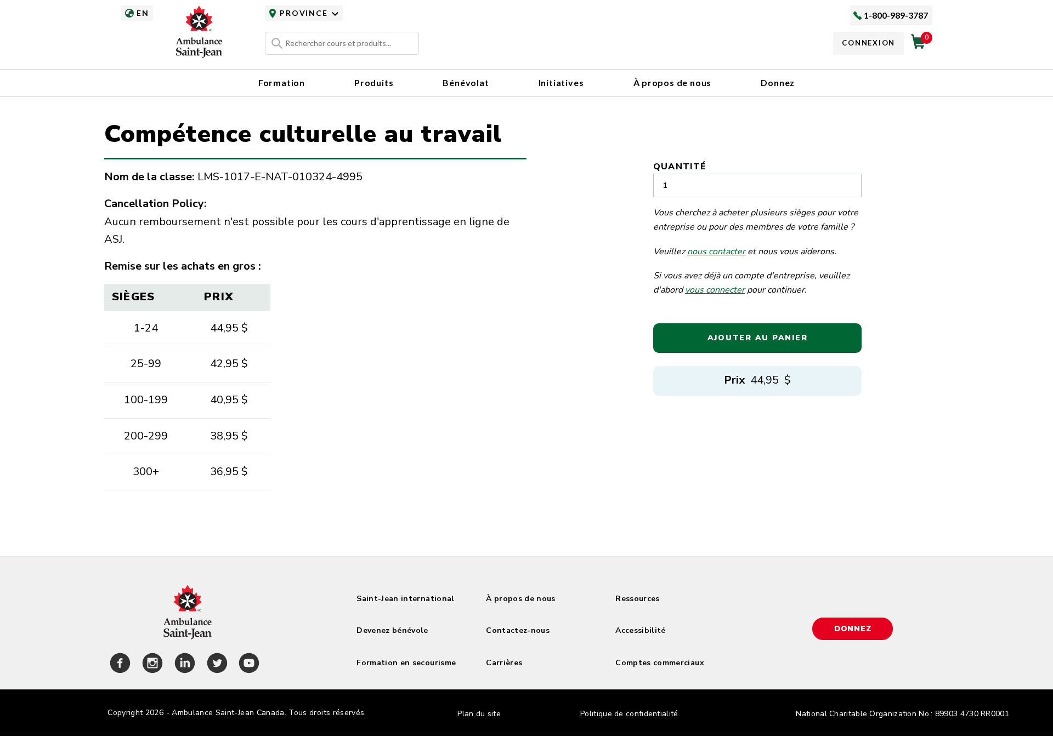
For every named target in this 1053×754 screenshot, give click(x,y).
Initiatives (561, 82)
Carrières (504, 663)
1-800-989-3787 (896, 15)
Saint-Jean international (405, 598)
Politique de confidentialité (629, 714)
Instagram (151, 665)
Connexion (868, 42)
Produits (373, 82)
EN (143, 13)
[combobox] (342, 43)
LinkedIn (183, 665)
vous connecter (715, 290)
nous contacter (716, 251)
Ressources (637, 598)
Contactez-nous (518, 630)
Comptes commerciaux (659, 663)
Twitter (215, 665)
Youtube (247, 665)
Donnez (778, 82)
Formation (281, 82)
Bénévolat (466, 82)
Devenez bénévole (392, 630)
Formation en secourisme (406, 663)
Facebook (118, 665)
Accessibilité (640, 630)
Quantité (679, 167)
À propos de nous (672, 82)
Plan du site (479, 714)
